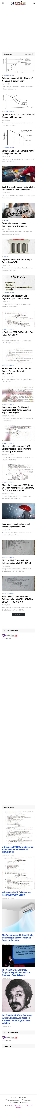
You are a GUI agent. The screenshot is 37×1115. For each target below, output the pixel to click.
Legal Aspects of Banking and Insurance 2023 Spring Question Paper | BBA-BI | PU (16, 410)
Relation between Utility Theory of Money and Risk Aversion (17, 79)
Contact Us (25, 1102)
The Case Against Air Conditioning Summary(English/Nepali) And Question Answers (18, 937)
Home (14, 1097)
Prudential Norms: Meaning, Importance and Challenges (14, 224)
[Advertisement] (18, 27)
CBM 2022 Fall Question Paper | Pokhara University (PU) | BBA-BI (16, 561)
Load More (18, 614)
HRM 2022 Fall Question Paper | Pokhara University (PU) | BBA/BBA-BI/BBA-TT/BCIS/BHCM (18, 599)
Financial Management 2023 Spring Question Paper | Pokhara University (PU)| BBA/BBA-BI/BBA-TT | (18, 488)
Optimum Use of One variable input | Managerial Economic (18, 152)
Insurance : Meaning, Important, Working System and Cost (16, 525)
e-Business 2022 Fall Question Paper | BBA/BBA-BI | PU (18, 333)
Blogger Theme (15, 1105)
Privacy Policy (28, 1100)
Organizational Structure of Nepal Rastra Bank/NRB (17, 260)
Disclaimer (15, 1102)
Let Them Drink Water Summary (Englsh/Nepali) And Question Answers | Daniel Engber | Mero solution (17, 1019)
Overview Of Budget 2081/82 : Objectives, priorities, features (15, 297)
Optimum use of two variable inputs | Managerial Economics (18, 115)
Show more (28, 54)
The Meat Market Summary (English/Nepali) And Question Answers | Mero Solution (16, 972)
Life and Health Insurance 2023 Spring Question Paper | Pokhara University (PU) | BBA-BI (16, 449)
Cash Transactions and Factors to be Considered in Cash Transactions (18, 188)
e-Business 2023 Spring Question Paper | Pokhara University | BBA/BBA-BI (17, 371)
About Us (23, 1097)
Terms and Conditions (13, 1100)
